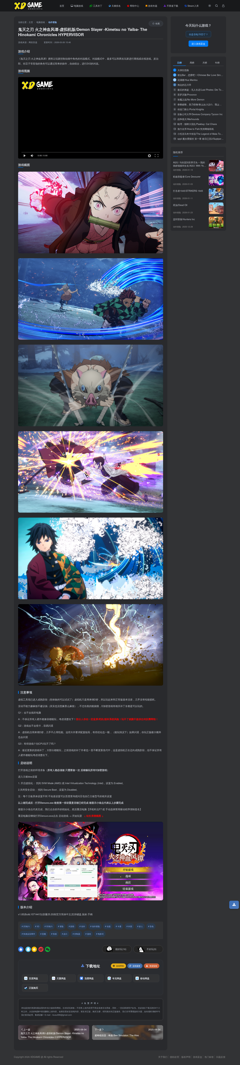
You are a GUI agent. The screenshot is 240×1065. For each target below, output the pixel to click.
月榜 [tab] (204, 62)
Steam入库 (193, 5)
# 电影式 (100, 933)
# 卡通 (118, 926)
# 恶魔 (43, 933)
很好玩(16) (120, 949)
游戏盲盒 (197, 1056)
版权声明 (186, 1056)
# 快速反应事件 (28, 933)
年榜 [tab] (217, 62)
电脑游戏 (78, 5)
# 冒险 (61, 926)
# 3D (37, 926)
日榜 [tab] (179, 62)
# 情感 (54, 933)
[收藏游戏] (21, 949)
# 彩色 (151, 926)
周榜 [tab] (192, 62)
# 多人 (140, 926)
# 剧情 (71, 926)
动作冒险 (52, 22)
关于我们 (162, 1056)
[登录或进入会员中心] (223, 5)
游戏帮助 (120, 965)
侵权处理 (174, 1056)
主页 (31, 22)
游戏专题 (152, 5)
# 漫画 (88, 933)
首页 (62, 5)
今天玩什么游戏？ (198, 25)
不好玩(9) (151, 949)
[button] (209, 5)
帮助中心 (134, 5)
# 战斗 (64, 933)
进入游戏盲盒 (198, 43)
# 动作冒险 (95, 926)
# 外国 (129, 926)
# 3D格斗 (49, 926)
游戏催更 (136, 965)
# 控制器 (76, 933)
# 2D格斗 (26, 926)
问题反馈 (220, 1056)
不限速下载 (172, 5)
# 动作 (82, 926)
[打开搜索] (216, 5)
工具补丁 (97, 5)
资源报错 (153, 965)
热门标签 (209, 1056)
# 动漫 (108, 926)
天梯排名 (116, 5)
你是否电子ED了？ (198, 34)
